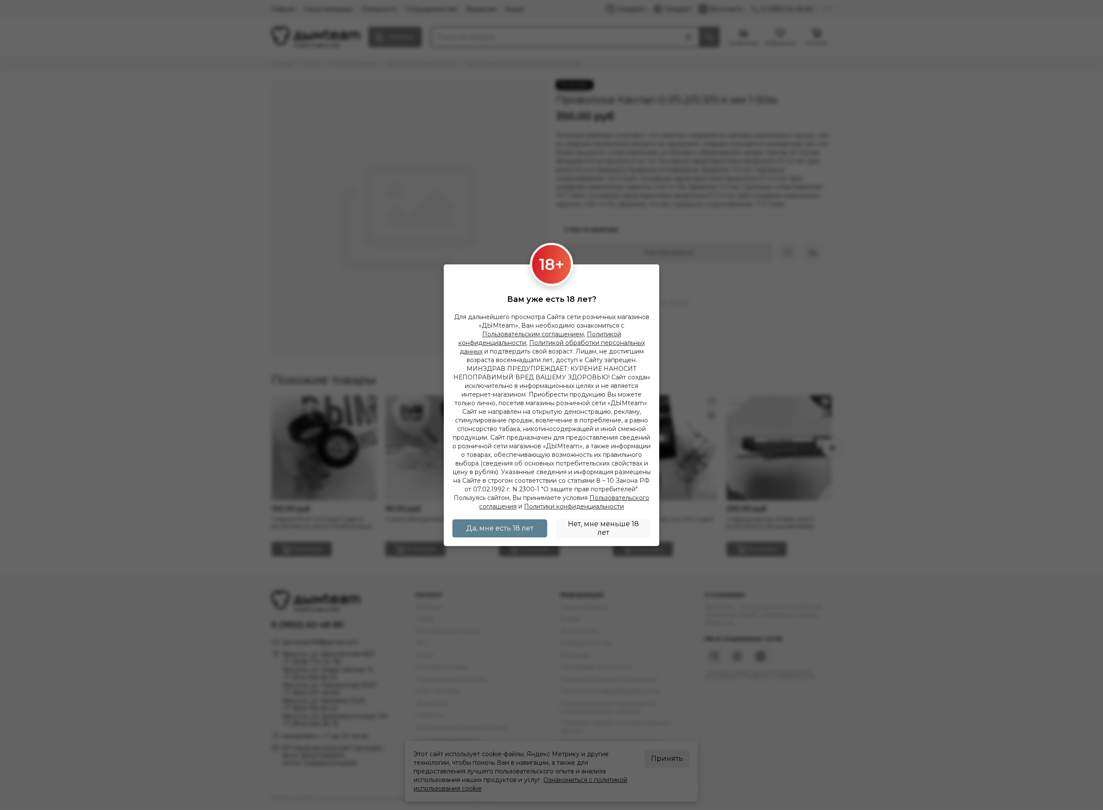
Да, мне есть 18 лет (499, 528)
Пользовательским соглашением (533, 334)
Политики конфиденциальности (574, 506)
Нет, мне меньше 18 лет (603, 528)
